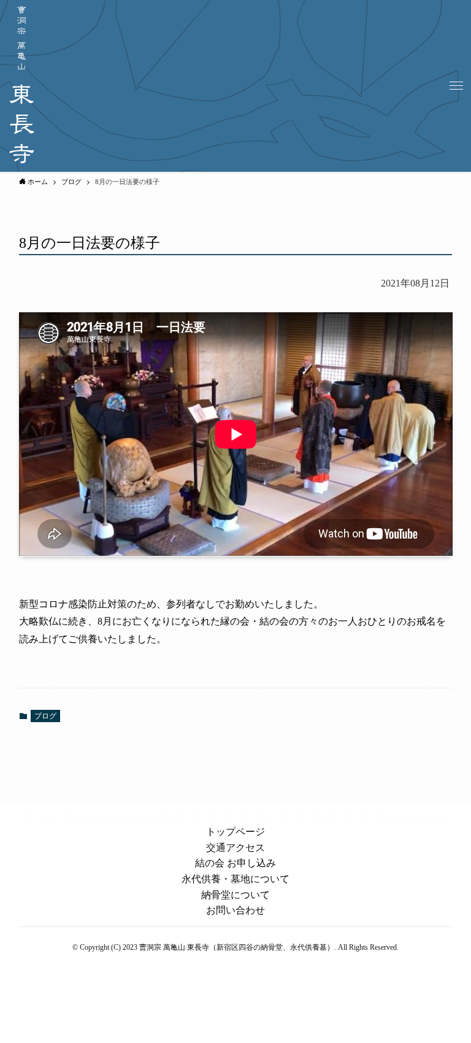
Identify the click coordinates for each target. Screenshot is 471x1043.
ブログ (45, 716)
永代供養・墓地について (235, 879)
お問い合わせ (235, 910)
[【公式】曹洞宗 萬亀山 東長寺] (21, 86)
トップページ (235, 831)
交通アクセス (235, 847)
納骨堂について (235, 895)
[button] (456, 86)
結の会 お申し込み (235, 863)
